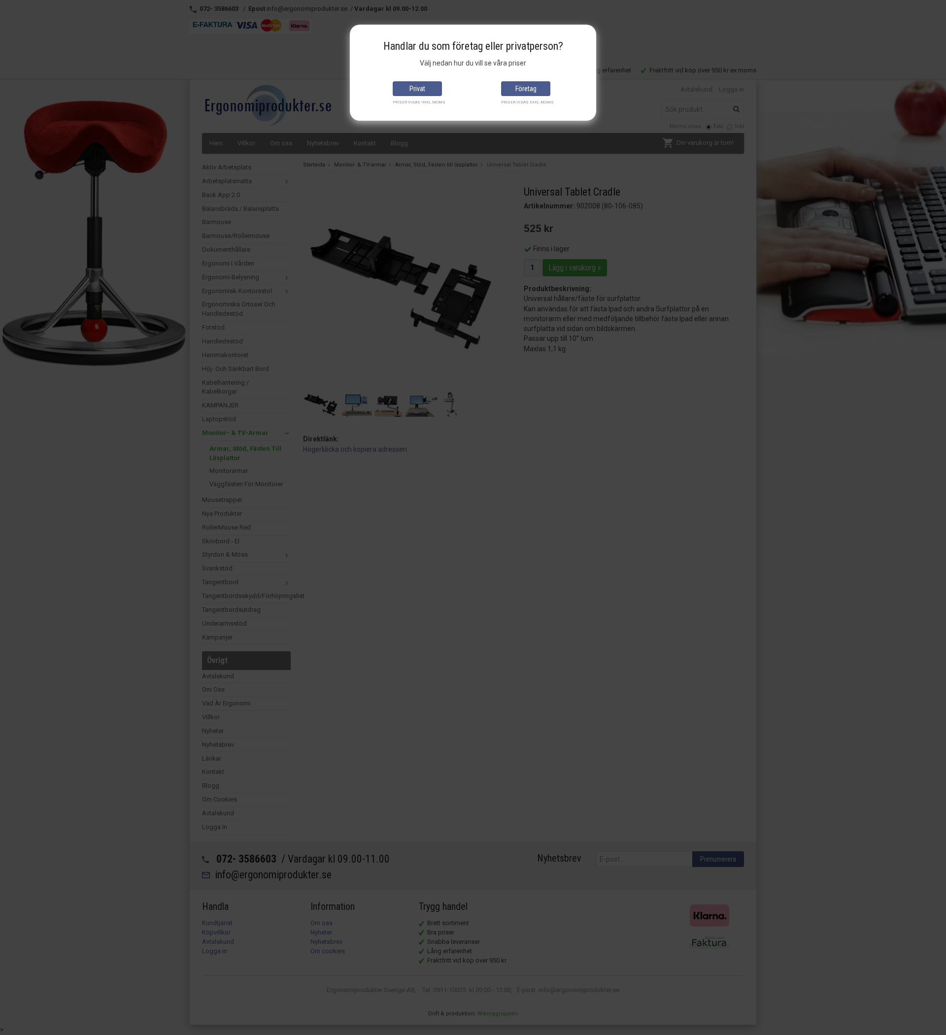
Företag (526, 89)
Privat (417, 89)
